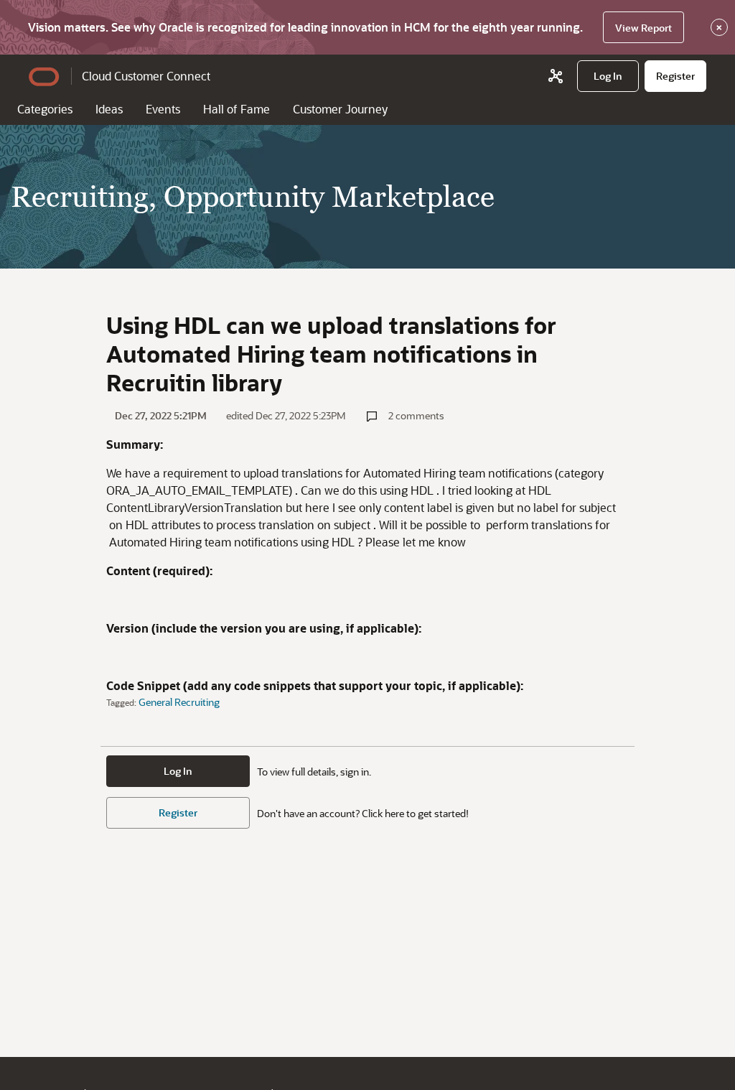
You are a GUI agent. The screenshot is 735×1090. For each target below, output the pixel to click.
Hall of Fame (236, 108)
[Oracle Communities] (555, 76)
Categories (44, 108)
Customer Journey (340, 108)
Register (178, 812)
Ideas (109, 108)
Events (163, 108)
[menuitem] (608, 76)
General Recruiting (179, 702)
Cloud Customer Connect (146, 75)
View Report (643, 27)
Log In (178, 771)
